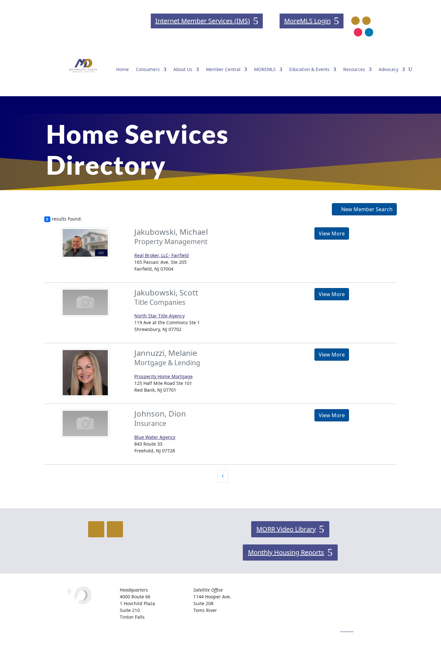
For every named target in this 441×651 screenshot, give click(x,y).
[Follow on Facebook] (355, 20)
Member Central (223, 69)
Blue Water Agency (154, 437)
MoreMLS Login (307, 20)
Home (122, 69)
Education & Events (309, 69)
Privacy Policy (354, 613)
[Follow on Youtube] (366, 20)
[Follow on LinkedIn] (369, 32)
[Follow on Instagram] (358, 32)
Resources (354, 69)
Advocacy (388, 69)
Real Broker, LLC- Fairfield (161, 255)
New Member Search (366, 209)
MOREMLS (265, 69)
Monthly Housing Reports (286, 552)
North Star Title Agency (159, 316)
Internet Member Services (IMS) (202, 20)
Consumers (148, 69)
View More (332, 233)
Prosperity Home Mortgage (163, 376)
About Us (182, 69)
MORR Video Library (286, 529)
